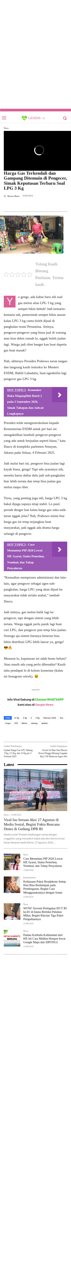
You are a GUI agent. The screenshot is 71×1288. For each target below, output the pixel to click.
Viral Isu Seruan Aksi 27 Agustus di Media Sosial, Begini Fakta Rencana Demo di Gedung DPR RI (32, 824)
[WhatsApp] (37, 204)
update (44, 723)
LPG (16, 723)
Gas (61, 717)
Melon (24, 723)
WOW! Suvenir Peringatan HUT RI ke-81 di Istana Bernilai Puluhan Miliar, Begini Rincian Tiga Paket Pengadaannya (45, 914)
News (6, 128)
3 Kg (25, 717)
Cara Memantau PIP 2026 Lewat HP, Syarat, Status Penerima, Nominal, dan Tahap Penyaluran (42, 862)
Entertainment (29, 878)
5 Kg (38, 717)
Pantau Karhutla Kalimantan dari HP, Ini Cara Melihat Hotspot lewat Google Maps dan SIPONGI (44, 938)
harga (8, 723)
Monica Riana (13, 196)
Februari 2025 (49, 717)
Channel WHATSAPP (49, 699)
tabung (34, 723)
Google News (44, 704)
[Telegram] (45, 204)
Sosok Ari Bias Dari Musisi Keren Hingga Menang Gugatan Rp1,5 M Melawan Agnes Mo (52, 753)
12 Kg (16, 717)
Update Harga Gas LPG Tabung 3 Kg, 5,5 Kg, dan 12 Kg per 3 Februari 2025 (18, 753)
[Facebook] (19, 204)
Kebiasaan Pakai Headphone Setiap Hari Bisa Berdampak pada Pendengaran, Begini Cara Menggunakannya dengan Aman (44, 887)
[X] (28, 204)
